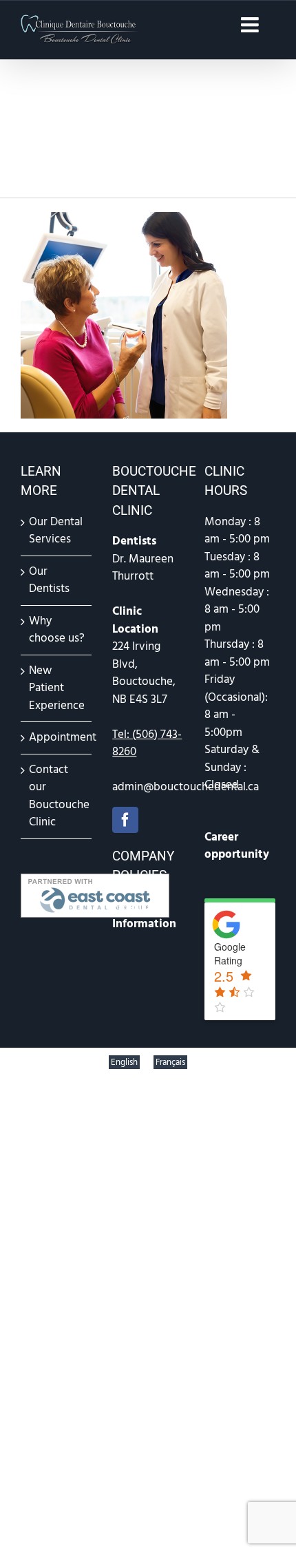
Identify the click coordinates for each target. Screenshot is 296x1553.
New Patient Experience (57, 688)
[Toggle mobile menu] (251, 24)
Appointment (57, 737)
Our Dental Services (56, 531)
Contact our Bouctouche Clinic (57, 796)
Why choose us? (57, 630)
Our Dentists (49, 580)
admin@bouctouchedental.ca (185, 787)
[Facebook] (125, 820)
